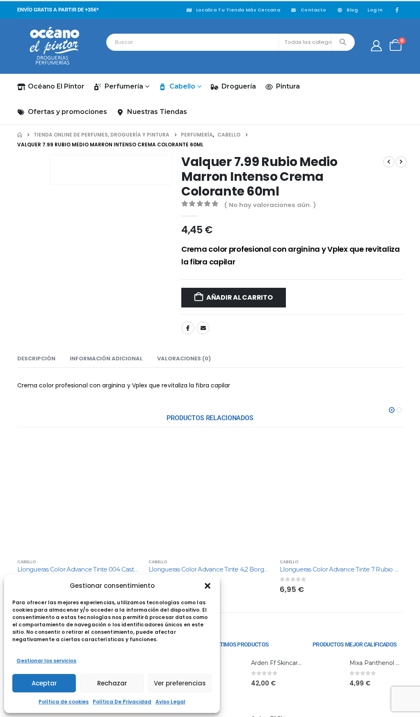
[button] (207, 586)
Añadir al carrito (239, 297)
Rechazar (112, 683)
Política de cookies (64, 701)
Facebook (187, 328)
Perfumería (124, 86)
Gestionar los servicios (46, 660)
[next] (401, 162)
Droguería (238, 86)
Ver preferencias (180, 683)
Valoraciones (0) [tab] (184, 573)
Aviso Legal (170, 701)
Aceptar (44, 683)
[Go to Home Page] (19, 135)
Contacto (313, 10)
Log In (375, 10)
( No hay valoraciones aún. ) (270, 204)
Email (203, 328)
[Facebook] (397, 10)
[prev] (389, 162)
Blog (352, 10)
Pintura (288, 86)
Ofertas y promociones (67, 112)
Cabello (182, 86)
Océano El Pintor (56, 86)
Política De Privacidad (122, 701)
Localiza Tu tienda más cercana (238, 10)
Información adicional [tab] (106, 573)
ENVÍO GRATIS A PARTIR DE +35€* (58, 10)
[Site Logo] (54, 46)
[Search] (342, 42)
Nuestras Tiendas (157, 112)
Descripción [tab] (36, 573)
